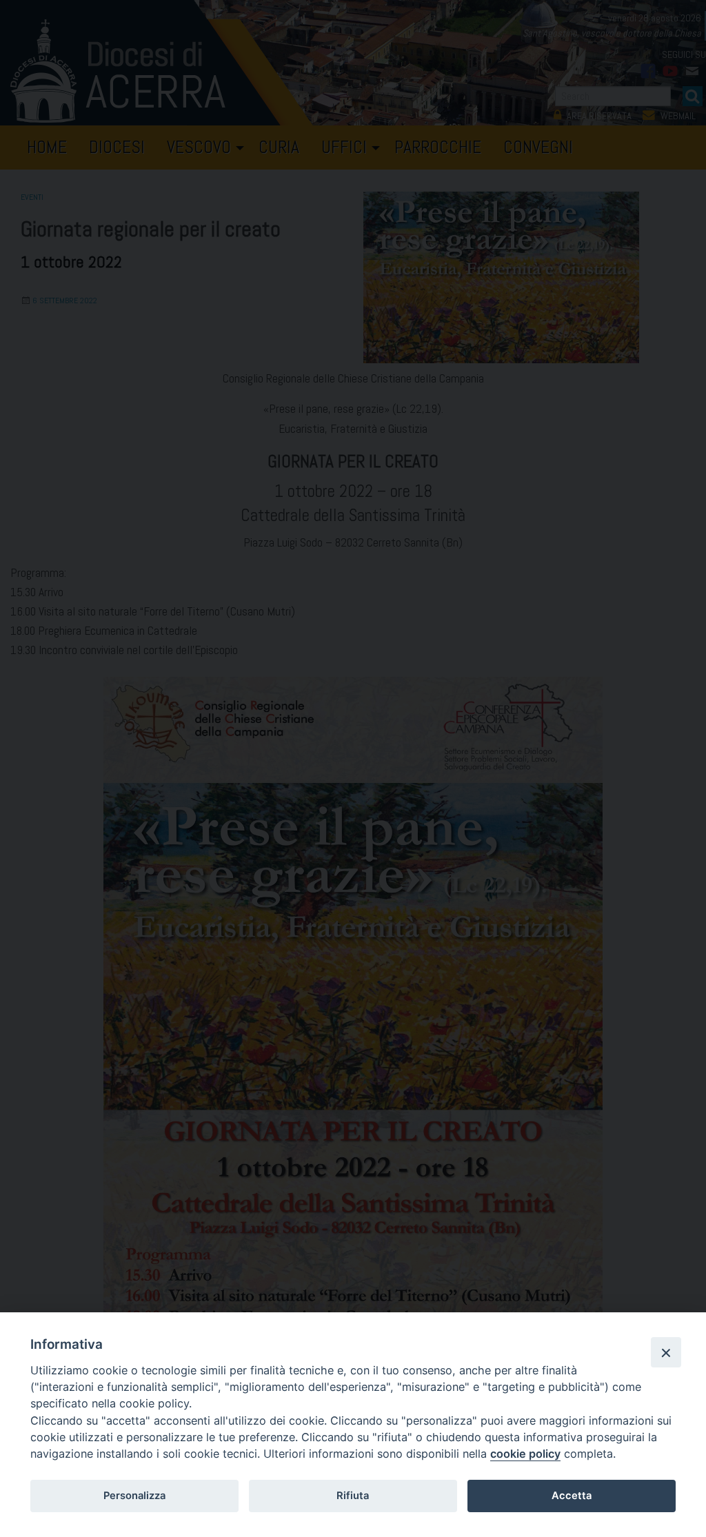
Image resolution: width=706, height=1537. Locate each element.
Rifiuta (352, 1495)
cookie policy (525, 1453)
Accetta (572, 1495)
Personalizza (134, 1495)
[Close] (666, 1352)
